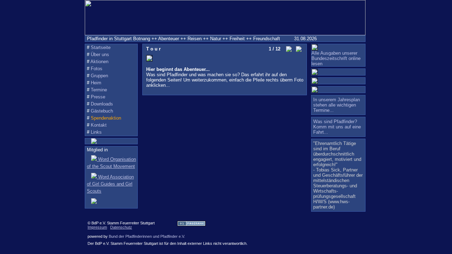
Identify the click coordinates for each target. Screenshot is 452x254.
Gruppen (99, 75)
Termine (99, 89)
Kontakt (99, 125)
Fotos (96, 68)
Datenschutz (121, 227)
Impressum (97, 227)
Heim (96, 82)
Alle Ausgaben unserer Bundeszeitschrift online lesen (336, 58)
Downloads (102, 104)
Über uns (100, 54)
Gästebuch (102, 111)
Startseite (101, 47)
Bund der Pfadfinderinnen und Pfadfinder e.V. (147, 236)
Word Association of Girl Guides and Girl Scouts (110, 184)
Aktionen (99, 61)
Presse (98, 96)
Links (96, 132)
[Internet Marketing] (191, 224)
